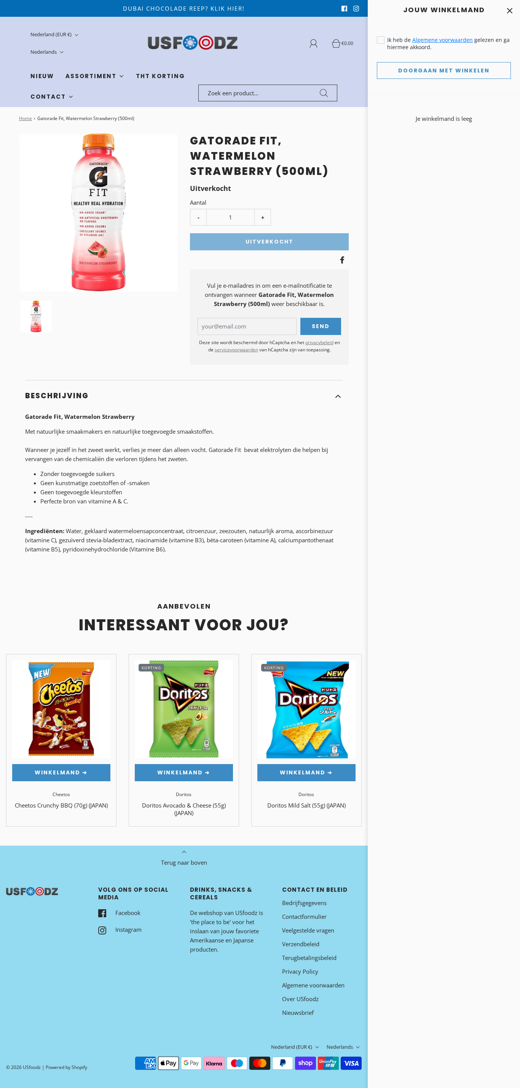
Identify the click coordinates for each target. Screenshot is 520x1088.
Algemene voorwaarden (442, 39)
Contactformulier (304, 916)
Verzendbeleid (300, 944)
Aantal (198, 202)
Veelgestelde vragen (308, 930)
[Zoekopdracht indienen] (324, 93)
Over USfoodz (300, 999)
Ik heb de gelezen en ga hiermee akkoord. (448, 43)
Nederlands (44, 51)
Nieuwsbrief (298, 1012)
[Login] (317, 43)
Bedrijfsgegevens (304, 903)
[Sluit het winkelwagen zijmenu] (509, 10)
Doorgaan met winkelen (444, 70)
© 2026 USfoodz (23, 1067)
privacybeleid (319, 342)
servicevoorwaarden (236, 349)
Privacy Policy (300, 971)
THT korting (160, 76)
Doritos (183, 794)
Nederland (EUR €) (51, 34)
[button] (36, 316)
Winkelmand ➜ (61, 772)
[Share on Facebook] (341, 260)
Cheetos (61, 794)
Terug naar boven (184, 862)
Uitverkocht (269, 241)
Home (25, 118)
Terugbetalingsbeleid (309, 957)
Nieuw (42, 76)
